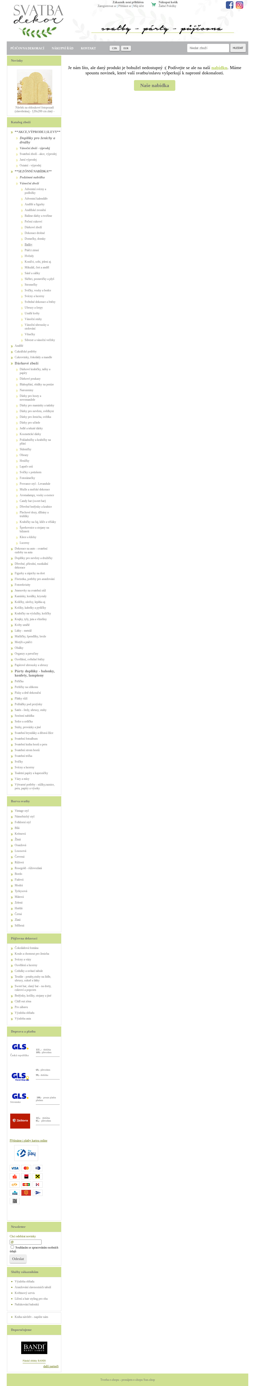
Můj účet (138, 6)
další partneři (51, 1366)
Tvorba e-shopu (109, 1380)
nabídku (219, 67)
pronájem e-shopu (132, 1380)
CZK (114, 48)
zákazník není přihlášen (128, 2)
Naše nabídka (154, 85)
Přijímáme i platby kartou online (28, 1140)
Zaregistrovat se (107, 6)
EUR (126, 48)
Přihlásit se (124, 6)
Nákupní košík (168, 2)
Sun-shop (149, 1380)
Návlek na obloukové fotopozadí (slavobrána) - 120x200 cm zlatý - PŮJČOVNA (35, 111)
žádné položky (167, 6)
